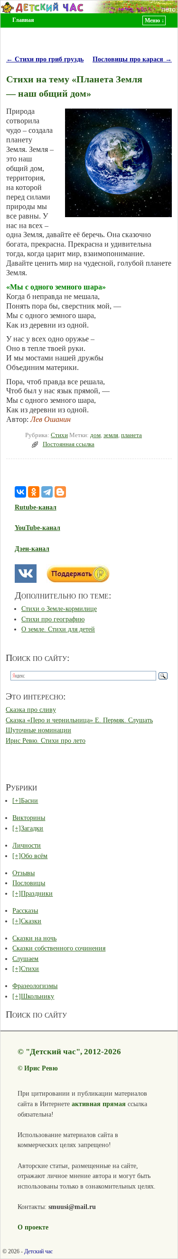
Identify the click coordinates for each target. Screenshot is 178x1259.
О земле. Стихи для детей (58, 629)
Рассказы (25, 910)
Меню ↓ (154, 20)
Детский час (38, 1251)
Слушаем (25, 958)
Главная (23, 20)
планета (131, 435)
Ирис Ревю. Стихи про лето (45, 740)
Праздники (37, 893)
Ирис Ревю (41, 1068)
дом (95, 435)
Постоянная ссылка (68, 444)
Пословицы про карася (132, 59)
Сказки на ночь (34, 938)
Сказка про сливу (31, 709)
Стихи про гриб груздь (45, 59)
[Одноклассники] (33, 492)
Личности (26, 845)
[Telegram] (47, 492)
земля (110, 435)
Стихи (59, 435)
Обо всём (34, 855)
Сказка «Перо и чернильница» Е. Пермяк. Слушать (79, 720)
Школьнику (37, 996)
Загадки (32, 828)
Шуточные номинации (38, 730)
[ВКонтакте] (20, 492)
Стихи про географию (52, 619)
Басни (29, 800)
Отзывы (23, 873)
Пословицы (28, 883)
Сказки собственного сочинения (58, 948)
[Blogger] (60, 492)
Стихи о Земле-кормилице (59, 608)
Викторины (28, 817)
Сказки (31, 921)
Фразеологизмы (34, 985)
